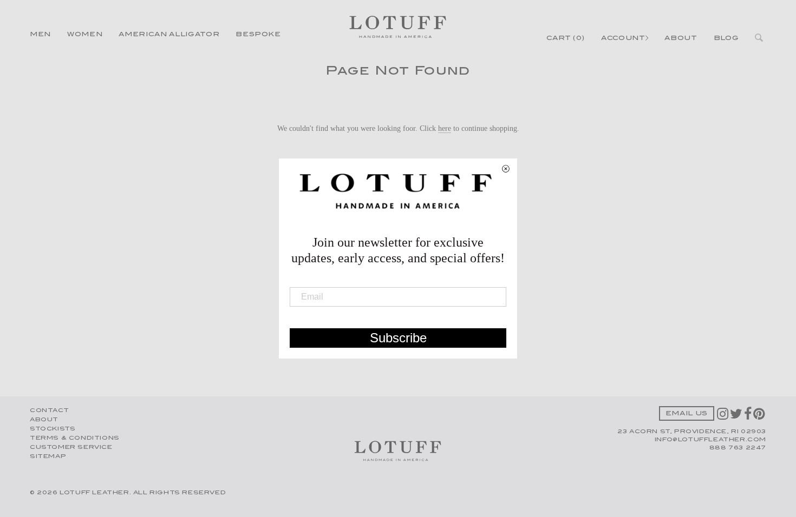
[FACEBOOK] (748, 417)
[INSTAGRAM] (723, 417)
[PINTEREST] (759, 417)
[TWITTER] (737, 417)
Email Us (686, 414)
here (444, 128)
